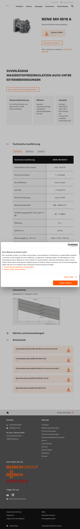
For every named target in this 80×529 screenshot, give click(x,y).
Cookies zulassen (65, 283)
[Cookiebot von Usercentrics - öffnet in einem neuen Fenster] (69, 245)
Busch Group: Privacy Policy (14, 269)
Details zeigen (69, 277)
